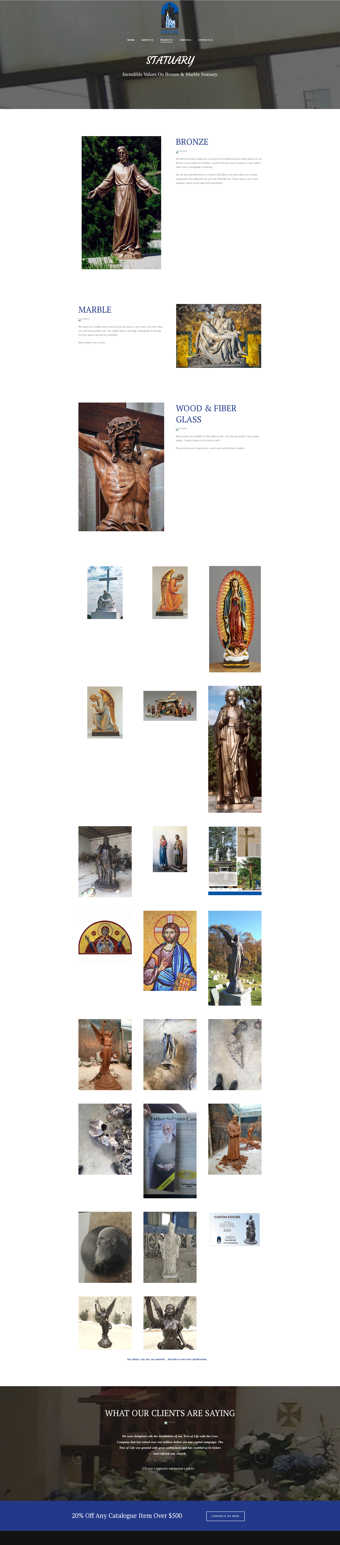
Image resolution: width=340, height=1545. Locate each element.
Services (185, 40)
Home (131, 40)
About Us (147, 40)
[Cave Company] (170, 17)
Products (166, 40)
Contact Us (205, 40)
